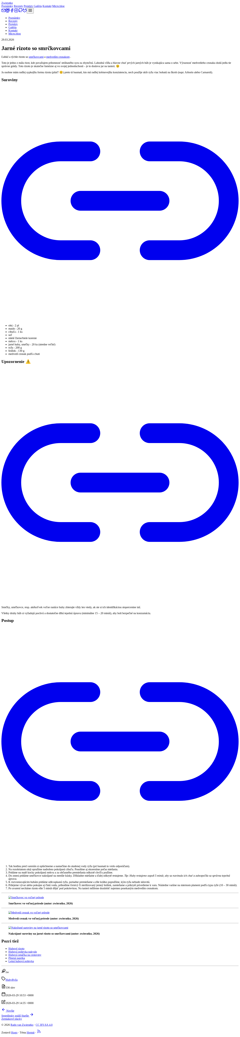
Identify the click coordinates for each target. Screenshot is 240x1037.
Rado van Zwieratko (22, 1024)
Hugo (14, 1032)
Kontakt (47, 6)
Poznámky (7, 6)
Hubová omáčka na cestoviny (24, 954)
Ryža (15, 979)
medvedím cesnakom (58, 56)
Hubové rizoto (16, 948)
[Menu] (30, 11)
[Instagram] (16, 11)
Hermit (30, 1032)
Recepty (18, 6)
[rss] (39, 1032)
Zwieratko (7, 2)
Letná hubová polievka (21, 961)
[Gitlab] (24, 11)
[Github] (20, 11)
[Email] (3, 11)
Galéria (38, 6)
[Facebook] (12, 11)
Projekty (28, 6)
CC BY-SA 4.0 (44, 1024)
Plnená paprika (16, 958)
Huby (9, 979)
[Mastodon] (8, 11)
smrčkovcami (36, 56)
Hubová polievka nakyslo (22, 951)
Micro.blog (58, 6)
